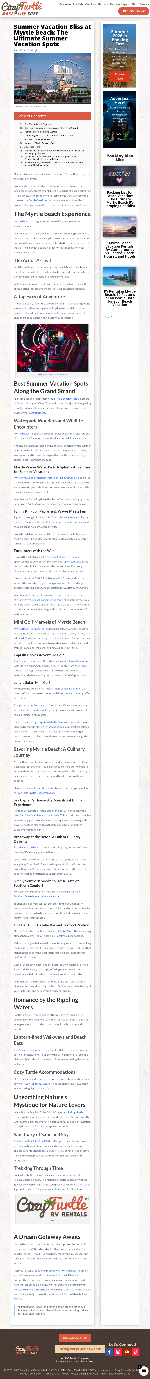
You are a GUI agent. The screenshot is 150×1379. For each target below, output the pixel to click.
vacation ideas (37, 412)
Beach (25, 433)
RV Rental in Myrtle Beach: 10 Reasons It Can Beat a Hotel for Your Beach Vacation (120, 298)
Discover (65, 4)
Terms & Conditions (31, 1373)
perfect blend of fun (41, 705)
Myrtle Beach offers (65, 398)
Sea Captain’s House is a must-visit (39, 815)
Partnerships (118, 4)
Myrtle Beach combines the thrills (44, 599)
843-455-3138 (75, 1338)
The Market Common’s (27, 1050)
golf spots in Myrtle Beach (50, 722)
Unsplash (43, 106)
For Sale (78, 4)
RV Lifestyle (32, 50)
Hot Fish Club (64, 931)
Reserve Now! (120, 76)
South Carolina (37, 200)
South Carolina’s (36, 1126)
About (101, 4)
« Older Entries (110, 317)
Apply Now (120, 136)
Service (144, 4)
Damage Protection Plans (93, 1373)
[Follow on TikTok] (135, 1352)
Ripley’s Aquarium (73, 561)
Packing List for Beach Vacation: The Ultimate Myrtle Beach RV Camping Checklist (120, 199)
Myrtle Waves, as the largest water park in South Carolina (46, 477)
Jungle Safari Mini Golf (74, 688)
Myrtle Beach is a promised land (32, 628)
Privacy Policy (69, 1373)
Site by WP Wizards (119, 1373)
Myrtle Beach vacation (41, 792)
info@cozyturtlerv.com (79, 1349)
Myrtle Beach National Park (35, 1141)
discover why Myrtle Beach (60, 1270)
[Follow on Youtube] (127, 1352)
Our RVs (90, 4)
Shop (135, 4)
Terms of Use (51, 1373)
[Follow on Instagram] (118, 1352)
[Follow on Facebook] (109, 1352)
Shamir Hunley (51, 374)
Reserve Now (134, 11)
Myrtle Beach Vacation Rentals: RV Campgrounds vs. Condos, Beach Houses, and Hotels (119, 250)
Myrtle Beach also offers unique (61, 556)
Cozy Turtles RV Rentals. (38, 1083)
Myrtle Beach (21, 221)
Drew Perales (29, 106)
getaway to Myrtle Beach (28, 1289)
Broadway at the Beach (27, 847)
